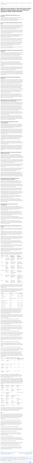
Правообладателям (11, 458)
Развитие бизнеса (16, 458)
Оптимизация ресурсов (22, 458)
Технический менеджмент (4, 460)
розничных (15, 28)
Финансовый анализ (9, 459)
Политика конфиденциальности (4, 458)
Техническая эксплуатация (22, 459)
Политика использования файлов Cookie (22, 457)
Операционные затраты (3, 459)
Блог (1, 457)
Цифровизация (9, 460)
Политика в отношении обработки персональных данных (9, 457)
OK (30, 462)
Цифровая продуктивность (29, 458)
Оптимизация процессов (16, 459)
